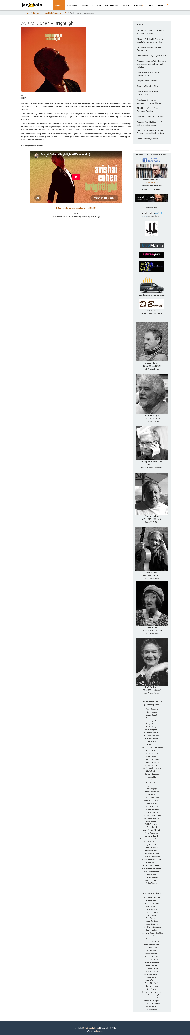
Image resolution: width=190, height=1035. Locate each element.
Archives (138, 5)
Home (26, 12)
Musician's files (111, 5)
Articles (126, 5)
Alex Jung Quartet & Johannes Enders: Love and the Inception (150, 131)
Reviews (58, 5)
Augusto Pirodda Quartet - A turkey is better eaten (149, 123)
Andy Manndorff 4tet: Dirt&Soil (151, 116)
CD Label (96, 5)
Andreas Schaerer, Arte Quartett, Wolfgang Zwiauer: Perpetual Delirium (151, 64)
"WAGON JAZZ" (152, 182)
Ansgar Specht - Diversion (148, 80)
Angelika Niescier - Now (147, 86)
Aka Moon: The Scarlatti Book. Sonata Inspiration (150, 32)
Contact (150, 5)
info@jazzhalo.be (91, 1028)
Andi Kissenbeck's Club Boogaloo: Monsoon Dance (149, 101)
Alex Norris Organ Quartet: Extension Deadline (149, 109)
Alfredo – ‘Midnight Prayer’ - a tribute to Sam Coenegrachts (150, 40)
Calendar (85, 5)
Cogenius (99, 1031)
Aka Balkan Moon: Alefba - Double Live (149, 48)
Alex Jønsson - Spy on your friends (152, 55)
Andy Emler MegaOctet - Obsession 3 (148, 93)
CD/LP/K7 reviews (52, 12)
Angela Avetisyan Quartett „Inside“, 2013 (148, 73)
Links (160, 5)
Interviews (72, 5)
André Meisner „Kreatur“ (148, 138)
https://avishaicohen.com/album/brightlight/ (76, 207)
